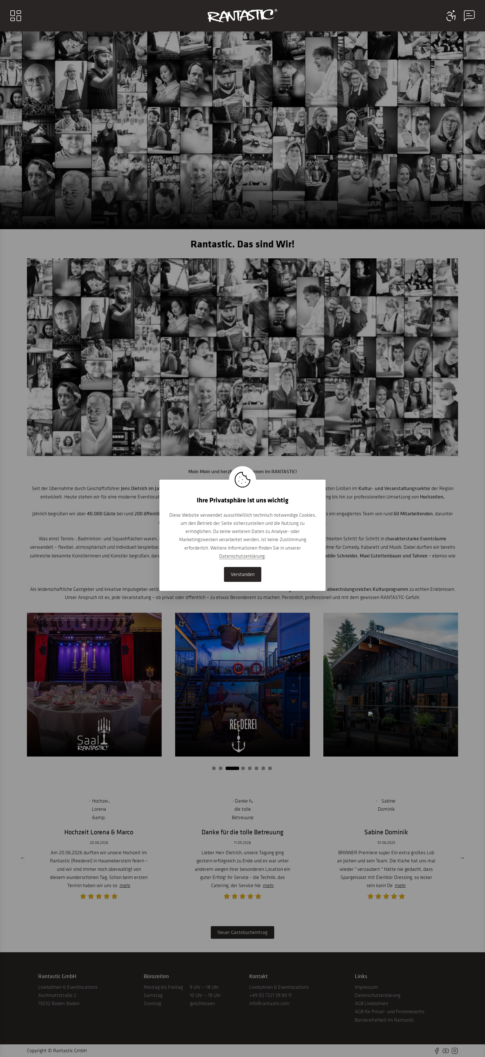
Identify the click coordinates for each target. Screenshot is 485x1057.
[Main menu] (15, 15)
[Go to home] (242, 15)
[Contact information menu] (451, 15)
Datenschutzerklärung (242, 556)
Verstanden (243, 574)
